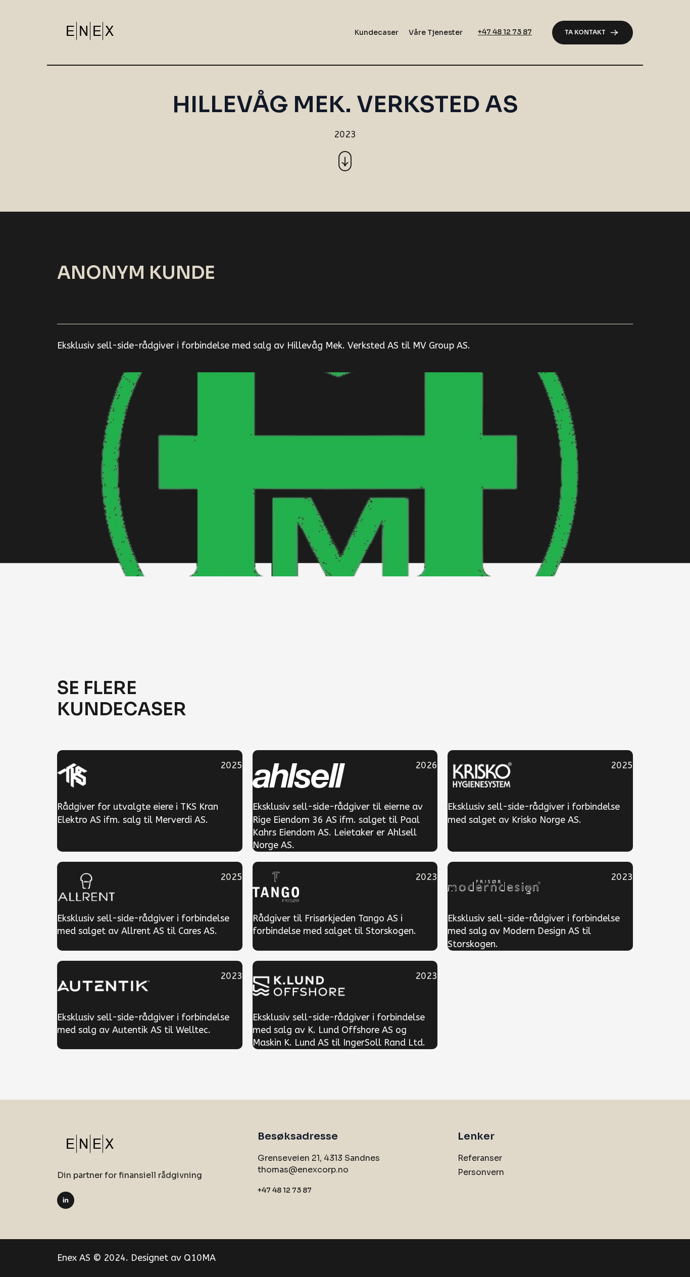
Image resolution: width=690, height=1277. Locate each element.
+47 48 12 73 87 (505, 31)
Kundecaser (377, 32)
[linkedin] (65, 1200)
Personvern (481, 1172)
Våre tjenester (436, 32)
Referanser (480, 1158)
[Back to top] (665, 1252)
